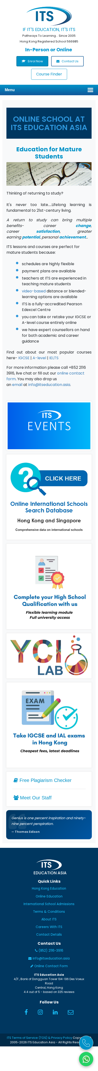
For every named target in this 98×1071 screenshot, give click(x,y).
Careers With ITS (49, 927)
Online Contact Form (50, 966)
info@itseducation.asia (49, 384)
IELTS (54, 358)
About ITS (49, 919)
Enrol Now (35, 61)
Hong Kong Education (49, 888)
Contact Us (69, 61)
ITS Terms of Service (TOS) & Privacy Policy (39, 1038)
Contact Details (49, 934)
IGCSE (23, 358)
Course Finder (49, 74)
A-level (39, 358)
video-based (34, 291)
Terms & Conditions (49, 911)
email (17, 384)
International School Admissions (49, 904)
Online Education (49, 896)
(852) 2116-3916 (50, 950)
